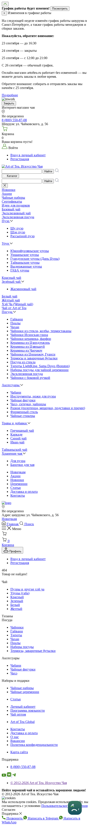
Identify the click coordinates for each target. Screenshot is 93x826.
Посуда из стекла (22, 362)
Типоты (16, 635)
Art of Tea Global (22, 722)
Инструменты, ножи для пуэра (33, 396)
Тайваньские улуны (25, 262)
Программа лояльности (27, 710)
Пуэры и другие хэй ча (27, 589)
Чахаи (14, 327)
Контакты (17, 495)
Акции (15, 476)
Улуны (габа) (19, 593)
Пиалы (15, 323)
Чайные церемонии (24, 692)
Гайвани (16, 319)
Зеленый (16, 601)
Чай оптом (18, 714)
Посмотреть (60, 8)
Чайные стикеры (22, 416)
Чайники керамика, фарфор (30, 339)
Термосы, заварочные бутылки (33, 651)
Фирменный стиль (24, 412)
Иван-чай (17, 442)
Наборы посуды (22, 647)
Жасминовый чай (23, 289)
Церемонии (18, 484)
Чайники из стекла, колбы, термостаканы (40, 331)
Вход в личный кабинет (28, 155)
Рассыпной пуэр (22, 236)
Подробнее (10, 95)
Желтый (16, 609)
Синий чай (18, 438)
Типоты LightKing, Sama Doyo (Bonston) (40, 366)
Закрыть (8, 103)
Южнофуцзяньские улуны (29, 251)
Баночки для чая (22, 465)
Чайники (17, 627)
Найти (48, 171)
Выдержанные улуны (26, 266)
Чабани (15, 392)
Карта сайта (19, 752)
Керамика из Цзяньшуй (27, 346)
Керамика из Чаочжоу (26, 350)
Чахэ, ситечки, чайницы (28, 404)
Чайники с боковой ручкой (30, 378)
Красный (17, 597)
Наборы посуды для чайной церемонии (39, 370)
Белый (15, 605)
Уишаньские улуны (24, 255)
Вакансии (17, 741)
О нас (14, 737)
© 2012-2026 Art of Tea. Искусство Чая (38, 783)
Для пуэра (17, 461)
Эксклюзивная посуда (26, 374)
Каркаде (16, 434)
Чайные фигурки (22, 400)
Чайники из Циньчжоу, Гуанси (32, 354)
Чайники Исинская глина (29, 335)
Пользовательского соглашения (64, 806)
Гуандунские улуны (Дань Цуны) (34, 258)
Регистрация (19, 159)
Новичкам (18, 472)
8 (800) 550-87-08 (22, 767)
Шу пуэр (16, 228)
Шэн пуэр (17, 232)
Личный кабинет (22, 706)
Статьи (15, 488)
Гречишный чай (22, 430)
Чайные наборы (22, 688)
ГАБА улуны (19, 270)
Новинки (17, 480)
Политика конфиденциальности (34, 745)
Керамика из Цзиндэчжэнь (30, 342)
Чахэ (13, 673)
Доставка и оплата (24, 491)
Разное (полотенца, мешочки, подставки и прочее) (47, 408)
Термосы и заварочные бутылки (34, 358)
